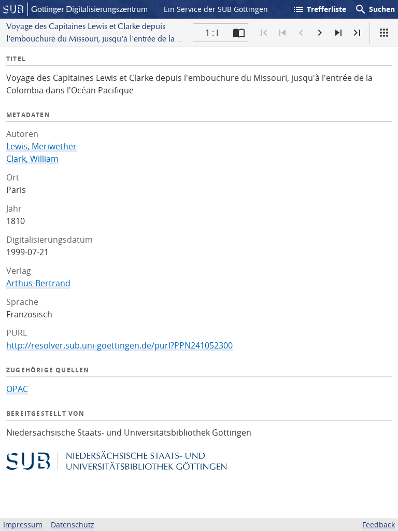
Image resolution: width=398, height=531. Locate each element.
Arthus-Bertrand (38, 283)
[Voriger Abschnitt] (282, 32)
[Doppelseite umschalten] (239, 32)
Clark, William (32, 158)
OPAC (17, 389)
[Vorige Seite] (301, 32)
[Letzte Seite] (357, 32)
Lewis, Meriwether (41, 146)
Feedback (378, 524)
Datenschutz (72, 524)
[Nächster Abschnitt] (338, 32)
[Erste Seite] (263, 32)
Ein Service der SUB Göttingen (216, 9)
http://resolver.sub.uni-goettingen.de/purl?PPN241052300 (119, 345)
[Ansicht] (384, 33)
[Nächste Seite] (319, 32)
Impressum (22, 524)
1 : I (211, 32)
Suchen (374, 9)
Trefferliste (319, 9)
